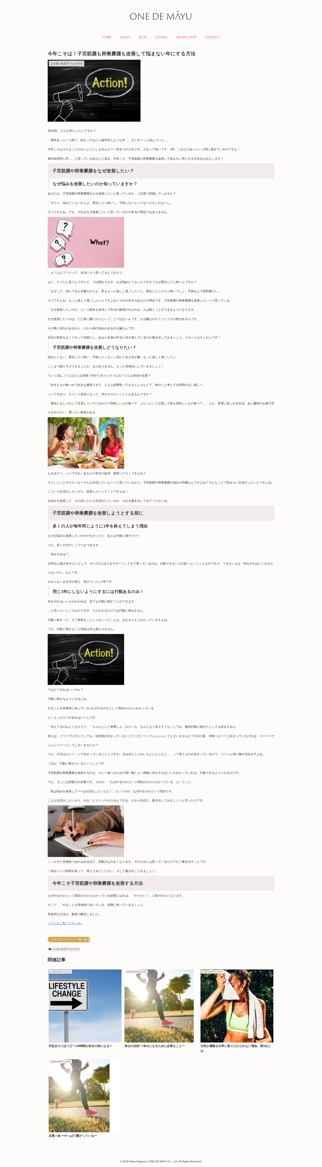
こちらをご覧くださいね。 (65, 923)
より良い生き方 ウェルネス (65, 949)
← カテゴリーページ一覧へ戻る (69, 939)
